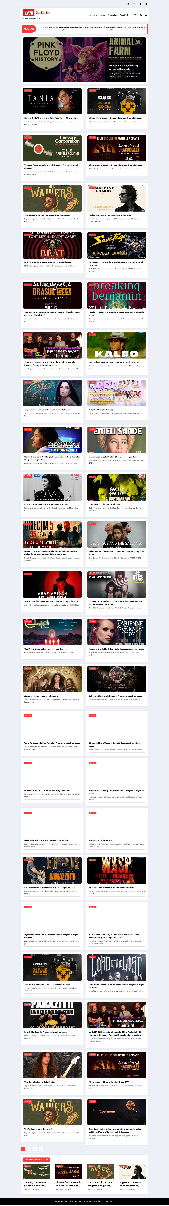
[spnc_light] (141, 15)
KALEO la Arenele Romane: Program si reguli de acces (114, 362)
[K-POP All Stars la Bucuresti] (116, 392)
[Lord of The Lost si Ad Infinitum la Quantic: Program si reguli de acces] (116, 967)
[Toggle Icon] (145, 15)
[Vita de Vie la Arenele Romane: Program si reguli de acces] (116, 101)
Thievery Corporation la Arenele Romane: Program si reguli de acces (51, 167)
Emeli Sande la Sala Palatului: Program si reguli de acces (114, 456)
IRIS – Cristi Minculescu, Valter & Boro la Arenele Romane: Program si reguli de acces (116, 603)
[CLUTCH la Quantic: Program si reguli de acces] (52, 632)
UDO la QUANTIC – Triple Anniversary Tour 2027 (47, 790)
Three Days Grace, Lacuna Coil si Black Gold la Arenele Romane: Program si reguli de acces (49, 364)
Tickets (102, 15)
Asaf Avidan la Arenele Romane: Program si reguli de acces (51, 601)
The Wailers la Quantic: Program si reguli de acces (47, 215)
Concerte (111, 62)
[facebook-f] (128, 4)
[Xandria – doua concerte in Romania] (52, 679)
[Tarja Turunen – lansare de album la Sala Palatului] (52, 392)
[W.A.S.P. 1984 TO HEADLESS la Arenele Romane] (116, 870)
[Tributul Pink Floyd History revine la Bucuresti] (84, 59)
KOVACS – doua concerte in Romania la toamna (46, 504)
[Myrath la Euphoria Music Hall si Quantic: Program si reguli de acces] (52, 917)
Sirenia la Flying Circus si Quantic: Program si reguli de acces (114, 744)
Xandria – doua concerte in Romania (41, 696)
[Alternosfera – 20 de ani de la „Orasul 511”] (116, 1065)
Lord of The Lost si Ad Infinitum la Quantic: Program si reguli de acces (116, 986)
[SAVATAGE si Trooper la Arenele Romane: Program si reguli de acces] (116, 245)
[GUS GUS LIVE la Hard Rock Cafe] (116, 487)
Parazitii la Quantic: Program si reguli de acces (45, 1032)
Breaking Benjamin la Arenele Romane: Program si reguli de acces (116, 314)
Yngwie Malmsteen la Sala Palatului (40, 1082)
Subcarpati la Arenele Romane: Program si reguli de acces (115, 696)
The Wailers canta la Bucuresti (38, 1129)
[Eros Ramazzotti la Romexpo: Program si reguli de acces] (52, 870)
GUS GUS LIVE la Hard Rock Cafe (104, 504)
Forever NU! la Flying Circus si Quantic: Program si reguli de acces (116, 792)
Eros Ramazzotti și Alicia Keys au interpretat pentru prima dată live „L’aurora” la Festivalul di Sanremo (115, 1130)
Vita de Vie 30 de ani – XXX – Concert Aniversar (47, 984)
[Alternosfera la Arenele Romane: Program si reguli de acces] (116, 148)
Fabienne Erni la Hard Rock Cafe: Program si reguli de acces (116, 648)
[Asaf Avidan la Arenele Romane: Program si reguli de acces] (52, 584)
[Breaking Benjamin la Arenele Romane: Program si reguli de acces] (116, 295)
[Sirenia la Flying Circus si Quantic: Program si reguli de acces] (116, 726)
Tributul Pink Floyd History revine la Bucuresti (123, 67)
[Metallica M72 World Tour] (116, 823)
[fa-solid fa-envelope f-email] (146, 4)
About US (124, 15)
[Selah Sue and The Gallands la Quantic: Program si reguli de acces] (116, 534)
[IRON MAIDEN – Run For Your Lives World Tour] (52, 823)
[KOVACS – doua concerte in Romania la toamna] (52, 487)
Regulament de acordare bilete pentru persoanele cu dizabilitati (78, 1201)
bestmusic (36, 1189)
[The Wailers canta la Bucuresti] (52, 1112)
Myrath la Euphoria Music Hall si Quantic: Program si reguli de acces (51, 936)
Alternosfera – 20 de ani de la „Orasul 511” (109, 1082)
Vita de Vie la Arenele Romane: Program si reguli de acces (115, 118)
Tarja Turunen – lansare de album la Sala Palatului (47, 409)
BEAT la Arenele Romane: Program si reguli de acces (65, 27)
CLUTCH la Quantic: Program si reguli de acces (45, 648)
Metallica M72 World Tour (100, 840)
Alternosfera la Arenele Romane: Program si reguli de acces (116, 165)
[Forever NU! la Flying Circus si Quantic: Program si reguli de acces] (116, 773)
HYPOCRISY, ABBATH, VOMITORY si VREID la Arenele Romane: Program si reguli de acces (114, 936)
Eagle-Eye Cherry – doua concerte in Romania (110, 215)
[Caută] (135, 15)
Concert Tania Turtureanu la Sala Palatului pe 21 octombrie (51, 118)
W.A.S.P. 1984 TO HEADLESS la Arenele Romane (111, 887)
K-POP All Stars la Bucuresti (101, 409)
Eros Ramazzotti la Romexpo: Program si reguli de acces (49, 887)
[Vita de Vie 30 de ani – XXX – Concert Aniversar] (52, 967)
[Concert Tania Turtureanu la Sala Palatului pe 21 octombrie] (52, 101)
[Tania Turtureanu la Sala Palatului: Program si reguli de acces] (52, 726)
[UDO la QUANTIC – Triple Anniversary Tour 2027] (52, 773)
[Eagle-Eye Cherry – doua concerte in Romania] (116, 198)
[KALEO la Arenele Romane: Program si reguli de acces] (116, 345)
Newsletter (112, 15)
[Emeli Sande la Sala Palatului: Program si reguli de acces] (116, 440)
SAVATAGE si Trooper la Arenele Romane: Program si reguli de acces (114, 27)
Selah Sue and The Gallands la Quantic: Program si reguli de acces (116, 553)
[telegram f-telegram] (140, 4)
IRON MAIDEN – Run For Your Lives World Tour (46, 840)
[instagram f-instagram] (134, 4)
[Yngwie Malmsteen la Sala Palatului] (52, 1065)
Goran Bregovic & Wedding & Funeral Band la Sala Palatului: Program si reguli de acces (52, 458)
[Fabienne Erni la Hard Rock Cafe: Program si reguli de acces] (116, 632)
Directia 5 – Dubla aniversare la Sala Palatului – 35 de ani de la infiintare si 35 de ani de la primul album (51, 553)
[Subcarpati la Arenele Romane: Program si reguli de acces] (116, 679)
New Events (92, 15)
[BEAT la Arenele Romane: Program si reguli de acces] (52, 245)
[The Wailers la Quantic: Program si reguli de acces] (52, 198)
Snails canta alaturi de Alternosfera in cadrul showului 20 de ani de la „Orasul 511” (52, 314)
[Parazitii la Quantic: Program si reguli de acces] (52, 1015)
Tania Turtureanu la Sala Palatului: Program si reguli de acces (52, 743)
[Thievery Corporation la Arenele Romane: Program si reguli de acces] (52, 148)
